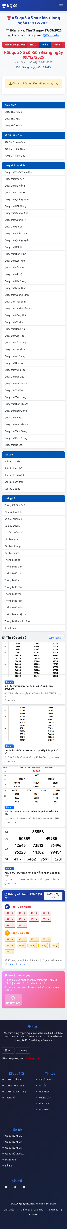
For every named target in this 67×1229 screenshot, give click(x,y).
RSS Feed (44, 1109)
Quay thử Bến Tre (14, 363)
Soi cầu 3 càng (12, 488)
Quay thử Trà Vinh (14, 390)
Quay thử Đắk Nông (15, 206)
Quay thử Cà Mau (14, 322)
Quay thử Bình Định (15, 253)
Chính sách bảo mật (32, 1209)
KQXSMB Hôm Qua (15, 142)
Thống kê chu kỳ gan (16, 614)
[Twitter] (15, 1187)
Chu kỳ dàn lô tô (13, 512)
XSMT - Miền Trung (15, 1091)
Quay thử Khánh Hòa (16, 192)
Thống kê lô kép (13, 600)
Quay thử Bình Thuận (16, 424)
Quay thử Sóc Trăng (15, 342)
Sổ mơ (8, 1165)
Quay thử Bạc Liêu (14, 376)
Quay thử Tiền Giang (16, 431)
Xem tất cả (55, 637)
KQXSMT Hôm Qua (15, 148)
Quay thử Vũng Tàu (15, 369)
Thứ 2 (33, 44)
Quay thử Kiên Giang (16, 438)
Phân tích (44, 1103)
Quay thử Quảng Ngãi (17, 240)
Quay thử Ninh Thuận (16, 233)
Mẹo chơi (44, 1091)
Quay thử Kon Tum (15, 260)
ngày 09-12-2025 (41, 67)
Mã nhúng (11, 1159)
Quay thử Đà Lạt (13, 444)
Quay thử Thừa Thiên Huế (19, 172)
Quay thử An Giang (15, 356)
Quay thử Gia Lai (14, 226)
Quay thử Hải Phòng (16, 281)
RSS (9, 1050)
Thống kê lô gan (13, 573)
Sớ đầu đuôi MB (13, 518)
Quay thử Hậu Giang (16, 410)
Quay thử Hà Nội (14, 274)
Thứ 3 (45, 44)
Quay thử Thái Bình (15, 301)
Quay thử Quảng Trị (15, 219)
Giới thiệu (9, 1209)
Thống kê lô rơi (13, 593)
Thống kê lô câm (13, 587)
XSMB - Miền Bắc (14, 1079)
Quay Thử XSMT (13, 118)
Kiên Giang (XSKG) (15, 44)
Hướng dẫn (45, 1097)
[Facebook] (6, 1187)
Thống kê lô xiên (13, 607)
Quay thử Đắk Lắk (14, 247)
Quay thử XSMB (13, 1135)
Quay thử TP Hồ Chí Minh (18, 308)
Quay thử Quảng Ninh (17, 294)
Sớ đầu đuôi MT (13, 525)
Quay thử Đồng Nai (15, 328)
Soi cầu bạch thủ (14, 481)
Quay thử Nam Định (15, 288)
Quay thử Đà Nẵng (15, 185)
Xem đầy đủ (55, 896)
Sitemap (23, 1050)
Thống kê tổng (12, 580)
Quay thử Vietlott (14, 1153)
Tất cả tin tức (46, 1079)
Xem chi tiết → (17, 964)
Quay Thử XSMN (13, 125)
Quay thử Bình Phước (16, 403)
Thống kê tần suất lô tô (17, 621)
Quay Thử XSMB (13, 111)
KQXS (11, 5)
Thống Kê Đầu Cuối (15, 505)
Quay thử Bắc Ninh (15, 267)
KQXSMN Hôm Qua (15, 155)
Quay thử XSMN (13, 1141)
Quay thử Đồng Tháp (16, 315)
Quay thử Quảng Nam (17, 199)
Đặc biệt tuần (12, 539)
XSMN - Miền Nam (15, 1085)
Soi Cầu (9, 454)
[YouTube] (24, 1187)
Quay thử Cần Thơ (14, 335)
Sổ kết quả (10, 628)
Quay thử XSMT (13, 1147)
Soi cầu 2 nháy (12, 461)
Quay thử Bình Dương (16, 383)
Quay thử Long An (14, 417)
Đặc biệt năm (12, 553)
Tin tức (42, 1085)
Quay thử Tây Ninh (15, 349)
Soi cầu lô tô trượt (14, 475)
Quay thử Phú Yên (14, 178)
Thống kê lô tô (12, 559)
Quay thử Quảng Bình (16, 212)
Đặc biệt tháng (13, 546)
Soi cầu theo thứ (13, 468)
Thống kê (10, 498)
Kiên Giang (22, 67)
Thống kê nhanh (13, 566)
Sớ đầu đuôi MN (13, 532)
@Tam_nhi (51, 35)
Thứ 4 (56, 44)
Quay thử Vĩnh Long (15, 397)
